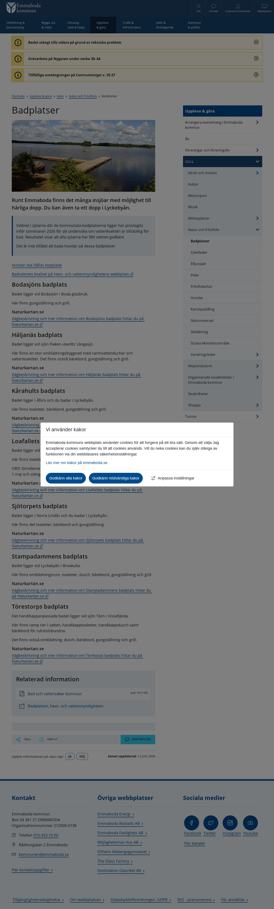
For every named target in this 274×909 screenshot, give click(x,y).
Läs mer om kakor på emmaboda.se (76, 463)
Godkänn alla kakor (65, 478)
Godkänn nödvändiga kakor (115, 478)
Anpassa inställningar (176, 478)
